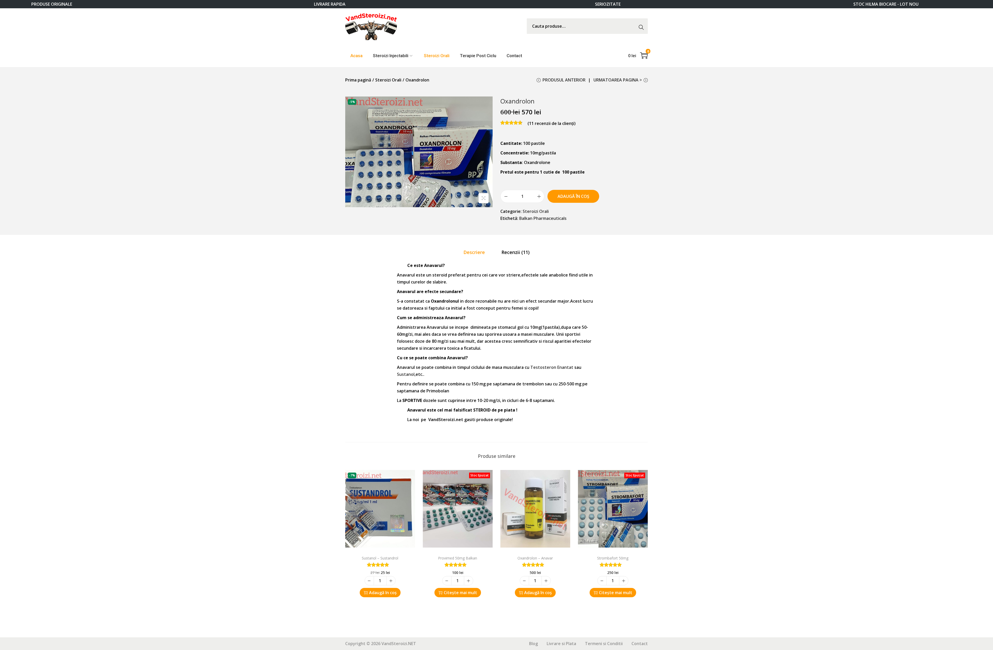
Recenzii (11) (515, 252)
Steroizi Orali (388, 80)
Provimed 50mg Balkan (457, 558)
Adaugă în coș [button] (383, 592)
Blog (533, 643)
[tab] (474, 252)
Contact (639, 643)
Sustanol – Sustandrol (380, 558)
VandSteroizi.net (445, 419)
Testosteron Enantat (551, 367)
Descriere (474, 252)
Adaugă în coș (573, 196)
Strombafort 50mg (612, 558)
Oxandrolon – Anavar (535, 558)
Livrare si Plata (561, 643)
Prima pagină (358, 80)
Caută (643, 26)
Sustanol (406, 374)
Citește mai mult (460, 592)
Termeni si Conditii (604, 643)
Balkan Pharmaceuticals (543, 218)
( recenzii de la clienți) (552, 123)
